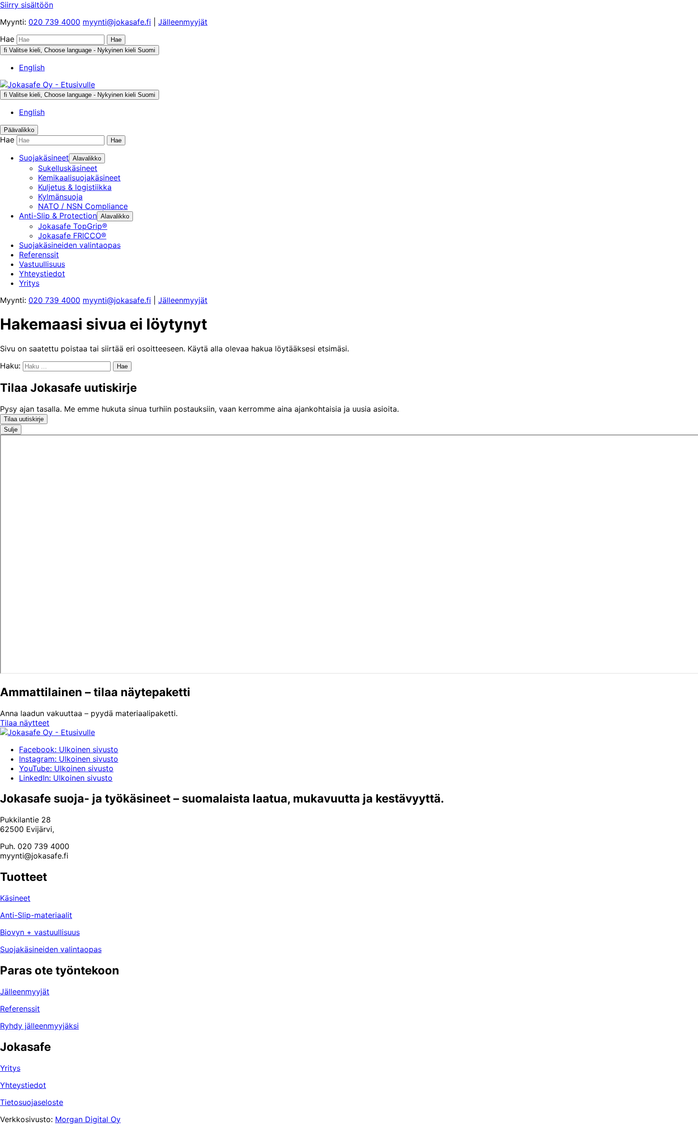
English (32, 67)
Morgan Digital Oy (88, 1119)
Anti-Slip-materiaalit (36, 915)
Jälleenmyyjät (183, 22)
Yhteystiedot (23, 1085)
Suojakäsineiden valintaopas (51, 949)
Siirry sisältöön (26, 4)
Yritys (10, 1068)
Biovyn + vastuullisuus (40, 932)
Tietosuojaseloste (31, 1102)
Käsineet (15, 898)
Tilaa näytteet (24, 722)
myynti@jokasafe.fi (117, 22)
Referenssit (20, 1008)
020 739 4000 (54, 22)
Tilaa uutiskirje (24, 419)
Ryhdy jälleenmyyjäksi (39, 1025)
